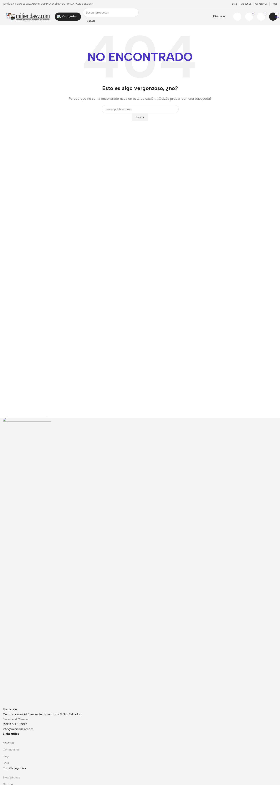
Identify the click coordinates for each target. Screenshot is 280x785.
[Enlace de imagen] (27, 562)
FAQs (6, 762)
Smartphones (11, 777)
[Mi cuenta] (237, 16)
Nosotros (8, 743)
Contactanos (11, 749)
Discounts (219, 16)
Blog (6, 756)
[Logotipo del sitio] (27, 16)
